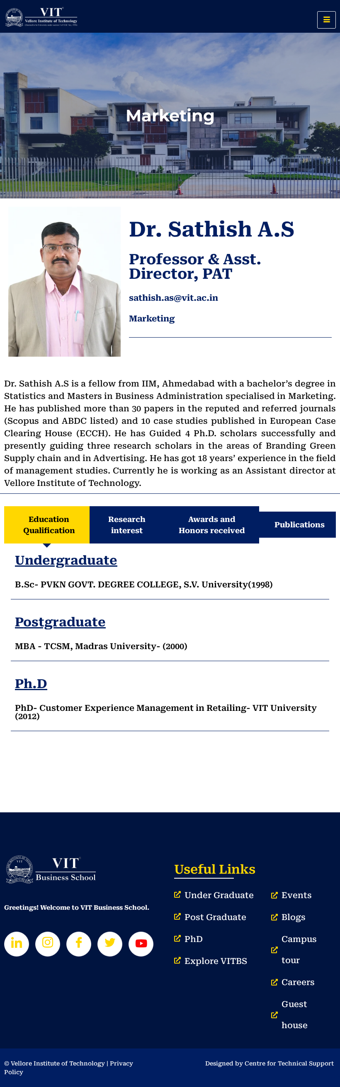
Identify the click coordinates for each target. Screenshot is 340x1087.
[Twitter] (109, 944)
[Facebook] (78, 944)
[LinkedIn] (16, 944)
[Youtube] (141, 944)
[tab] (47, 525)
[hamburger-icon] (326, 20)
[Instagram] (47, 944)
